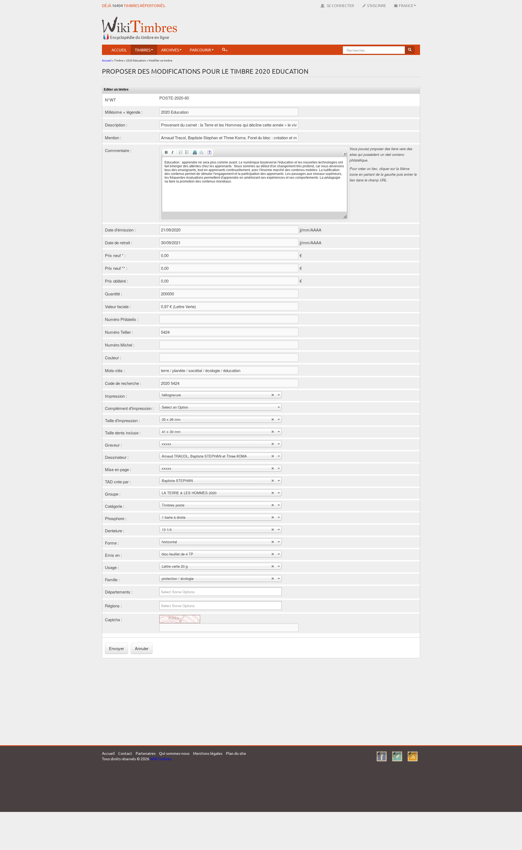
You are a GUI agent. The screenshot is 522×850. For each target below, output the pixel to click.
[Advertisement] (321, 28)
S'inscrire (376, 5)
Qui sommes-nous (174, 753)
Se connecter (340, 5)
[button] (166, 152)
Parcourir (200, 49)
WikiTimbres (161, 758)
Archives (170, 49)
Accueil (119, 49)
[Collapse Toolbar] (345, 154)
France (406, 5)
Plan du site (236, 753)
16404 (117, 5)
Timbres (142, 49)
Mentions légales (207, 753)
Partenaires (146, 753)
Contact (125, 753)
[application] (254, 183)
